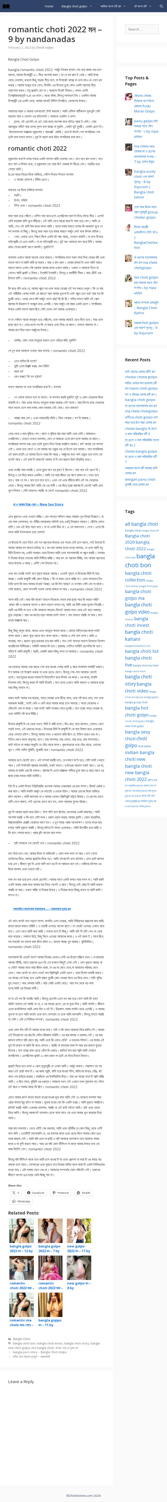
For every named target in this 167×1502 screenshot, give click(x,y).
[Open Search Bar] (161, 6)
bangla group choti (136, 702)
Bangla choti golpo (74, 6)
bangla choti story (76, 1343)
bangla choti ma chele (145, 665)
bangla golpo (151, 697)
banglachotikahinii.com (138, 645)
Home (49, 6)
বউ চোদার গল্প (136, 796)
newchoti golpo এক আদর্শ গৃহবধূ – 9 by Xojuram (146, 327)
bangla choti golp (148, 586)
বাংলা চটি (146, 796)
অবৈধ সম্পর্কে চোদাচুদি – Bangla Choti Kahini (146, 307)
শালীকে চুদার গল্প (144, 806)
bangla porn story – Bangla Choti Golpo (40, 1352)
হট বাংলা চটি (140, 6)
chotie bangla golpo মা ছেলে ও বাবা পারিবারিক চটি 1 (141, 456)
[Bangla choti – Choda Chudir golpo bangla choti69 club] (7, 6)
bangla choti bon (24, 1343)
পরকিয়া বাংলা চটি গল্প (110, 6)
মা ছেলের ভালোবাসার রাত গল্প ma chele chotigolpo (145, 262)
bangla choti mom (135, 671)
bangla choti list (142, 651)
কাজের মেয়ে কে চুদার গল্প (66, 1348)
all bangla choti (141, 524)
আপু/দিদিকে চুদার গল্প (135, 785)
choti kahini (144, 746)
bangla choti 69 (150, 530)
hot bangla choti (43, 1348)
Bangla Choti (21, 1339)
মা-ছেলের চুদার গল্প (131, 806)
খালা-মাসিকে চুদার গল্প (139, 790)
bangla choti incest (50, 1343)
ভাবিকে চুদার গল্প (148, 801)
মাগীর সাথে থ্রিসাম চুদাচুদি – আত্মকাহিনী (31, 1356)
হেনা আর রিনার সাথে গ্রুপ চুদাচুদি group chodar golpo (146, 212)
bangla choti (133, 530)
